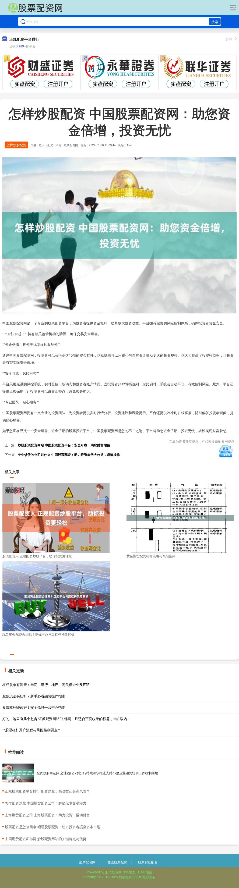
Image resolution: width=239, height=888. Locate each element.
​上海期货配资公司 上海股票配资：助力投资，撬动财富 (47, 814)
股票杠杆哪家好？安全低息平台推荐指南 (33, 707)
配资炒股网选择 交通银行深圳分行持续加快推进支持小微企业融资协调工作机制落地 (97, 773)
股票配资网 (87, 862)
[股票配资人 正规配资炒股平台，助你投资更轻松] (56, 517)
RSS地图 (129, 872)
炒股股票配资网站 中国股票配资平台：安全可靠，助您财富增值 (64, 445)
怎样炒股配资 (16, 144)
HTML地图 (144, 872)
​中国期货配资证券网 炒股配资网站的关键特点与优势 (45, 838)
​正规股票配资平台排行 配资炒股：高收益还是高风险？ (47, 791)
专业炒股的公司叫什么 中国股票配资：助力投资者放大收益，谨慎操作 (69, 454)
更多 (229, 39)
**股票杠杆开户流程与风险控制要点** (31, 729)
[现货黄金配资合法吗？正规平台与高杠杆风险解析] (56, 595)
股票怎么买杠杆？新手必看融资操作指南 (33, 695)
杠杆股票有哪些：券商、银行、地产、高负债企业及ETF (45, 684)
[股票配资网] (35, 8)
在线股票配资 (117, 862)
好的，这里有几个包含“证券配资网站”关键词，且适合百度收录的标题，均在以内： (66, 718)
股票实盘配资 (148, 862)
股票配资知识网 (130, 876)
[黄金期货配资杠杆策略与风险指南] (180, 517)
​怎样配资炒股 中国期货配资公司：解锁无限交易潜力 (45, 802)
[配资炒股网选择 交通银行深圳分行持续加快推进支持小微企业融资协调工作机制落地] (18, 773)
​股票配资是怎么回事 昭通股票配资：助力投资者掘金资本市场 (52, 826)
